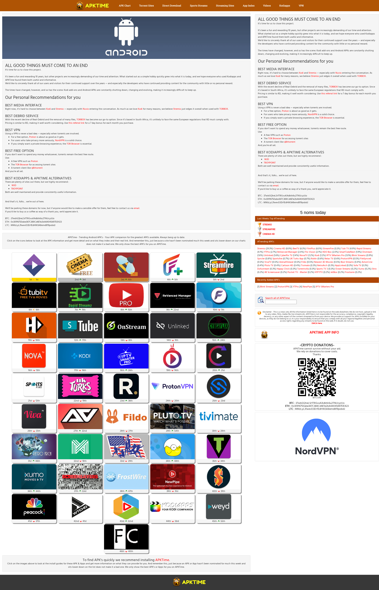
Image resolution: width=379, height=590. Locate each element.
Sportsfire (277, 259)
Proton (32, 137)
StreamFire (328, 249)
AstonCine (366, 262)
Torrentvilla (303, 269)
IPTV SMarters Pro (335, 255)
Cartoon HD (287, 265)
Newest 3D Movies (323, 262)
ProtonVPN (346, 259)
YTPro (266, 252)
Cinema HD (279, 249)
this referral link (76, 123)
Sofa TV (357, 265)
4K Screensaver (272, 272)
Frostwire (349, 272)
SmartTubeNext (347, 252)
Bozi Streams (347, 262)
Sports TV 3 (322, 269)
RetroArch (322, 265)
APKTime (162, 560)
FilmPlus (310, 249)
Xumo (361, 269)
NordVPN (60, 140)
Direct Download (171, 5)
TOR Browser (73, 144)
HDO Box (327, 252)
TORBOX (223, 109)
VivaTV (268, 262)
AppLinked (340, 265)
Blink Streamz (358, 255)
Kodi (48, 109)
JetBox (333, 272)
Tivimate (305, 265)
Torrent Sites (146, 5)
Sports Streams (198, 5)
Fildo (303, 262)
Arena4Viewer (286, 262)
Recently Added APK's (268, 280)
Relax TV (328, 259)
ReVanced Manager (287, 252)
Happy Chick (283, 269)
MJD (14, 185)
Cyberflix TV (286, 255)
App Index (248, 5)
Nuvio (86, 109)
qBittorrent (37, 168)
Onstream (367, 252)
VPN (301, 5)
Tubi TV (345, 249)
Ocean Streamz (343, 269)
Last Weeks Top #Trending (271, 219)
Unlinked (268, 255)
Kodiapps (284, 5)
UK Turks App (296, 259)
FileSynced (365, 259)
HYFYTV (318, 272)
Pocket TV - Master (297, 272)
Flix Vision (309, 252)
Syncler (261, 259)
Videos (267, 5)
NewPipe (308, 287)
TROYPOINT (17, 189)
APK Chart (125, 5)
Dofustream (263, 269)
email (136, 208)
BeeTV (295, 249)
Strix (374, 269)
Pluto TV (268, 265)
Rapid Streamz (363, 249)
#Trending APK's (265, 242)
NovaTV (303, 255)
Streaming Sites (225, 5)
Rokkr (313, 259)
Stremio (60, 109)
